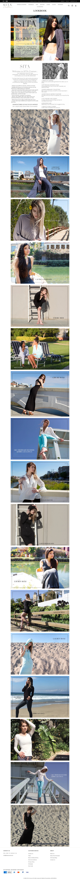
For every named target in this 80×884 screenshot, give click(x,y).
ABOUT (62, 1)
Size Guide (30, 866)
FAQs (29, 855)
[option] (40, 1)
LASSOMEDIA (53, 878)
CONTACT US (73, 1)
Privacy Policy (31, 861)
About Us (52, 853)
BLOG (67, 1)
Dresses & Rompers (21, 4)
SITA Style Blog (53, 857)
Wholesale (30, 863)
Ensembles (31, 4)
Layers (48, 4)
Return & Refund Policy (33, 857)
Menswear (60, 4)
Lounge (54, 4)
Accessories (40, 6)
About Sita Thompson (55, 855)
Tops (37, 4)
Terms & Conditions (32, 859)
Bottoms (42, 4)
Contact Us (30, 853)
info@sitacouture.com (8, 855)
